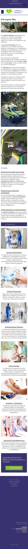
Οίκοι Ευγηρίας (14, 366)
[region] (14, 27)
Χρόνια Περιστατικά (14, 291)
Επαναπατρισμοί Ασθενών (14, 327)
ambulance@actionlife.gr (15, 3)
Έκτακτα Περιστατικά (14, 252)
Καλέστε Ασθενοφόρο (15, 468)
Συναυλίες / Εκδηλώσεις (14, 403)
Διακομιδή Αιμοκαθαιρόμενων (14, 440)
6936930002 (15, 1)
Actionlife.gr (24, 530)
